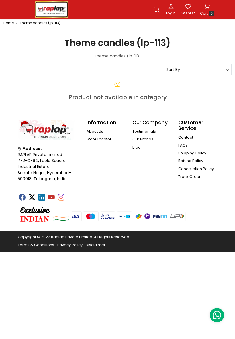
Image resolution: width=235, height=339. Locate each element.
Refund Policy (190, 160)
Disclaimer (95, 245)
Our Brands (142, 139)
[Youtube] (51, 198)
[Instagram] (61, 198)
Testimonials (144, 131)
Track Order (189, 176)
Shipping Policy (192, 153)
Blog (136, 147)
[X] (32, 198)
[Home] (51, 9)
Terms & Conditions (36, 245)
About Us (95, 131)
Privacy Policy (70, 245)
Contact (185, 137)
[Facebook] (22, 198)
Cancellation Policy (196, 169)
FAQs (183, 145)
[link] (156, 9)
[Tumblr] (70, 195)
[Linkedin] (41, 198)
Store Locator (99, 139)
